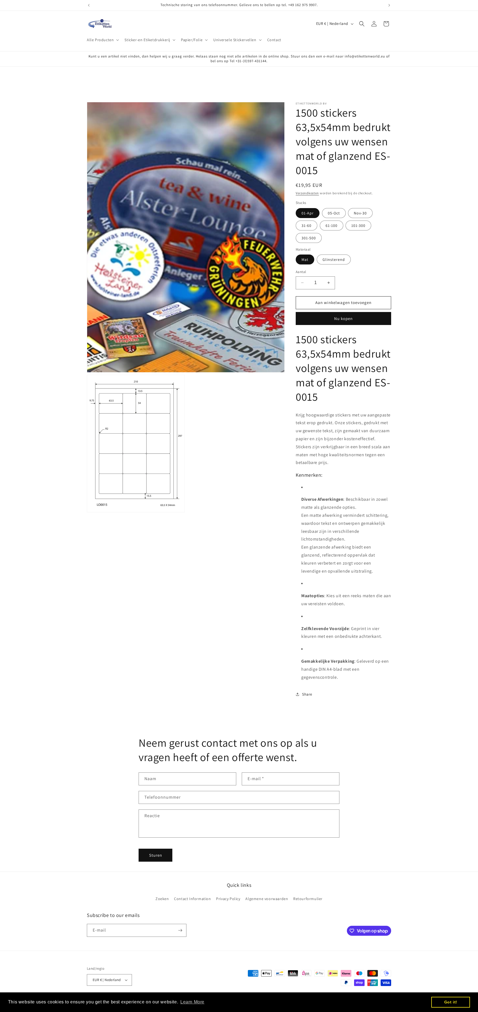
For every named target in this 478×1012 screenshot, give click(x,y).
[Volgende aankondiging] (389, 5)
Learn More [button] (192, 1002)
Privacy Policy (228, 898)
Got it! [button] (450, 1002)
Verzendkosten (307, 193)
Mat (305, 259)
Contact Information (192, 898)
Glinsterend (334, 259)
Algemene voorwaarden (266, 898)
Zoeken (162, 898)
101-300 (358, 225)
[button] (102, 40)
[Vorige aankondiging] (89, 5)
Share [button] (307, 694)
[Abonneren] (180, 930)
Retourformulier (308, 898)
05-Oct (334, 213)
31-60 (306, 225)
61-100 (331, 225)
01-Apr (308, 213)
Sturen (155, 855)
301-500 (309, 237)
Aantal (301, 271)
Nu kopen (343, 318)
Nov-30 (360, 213)
